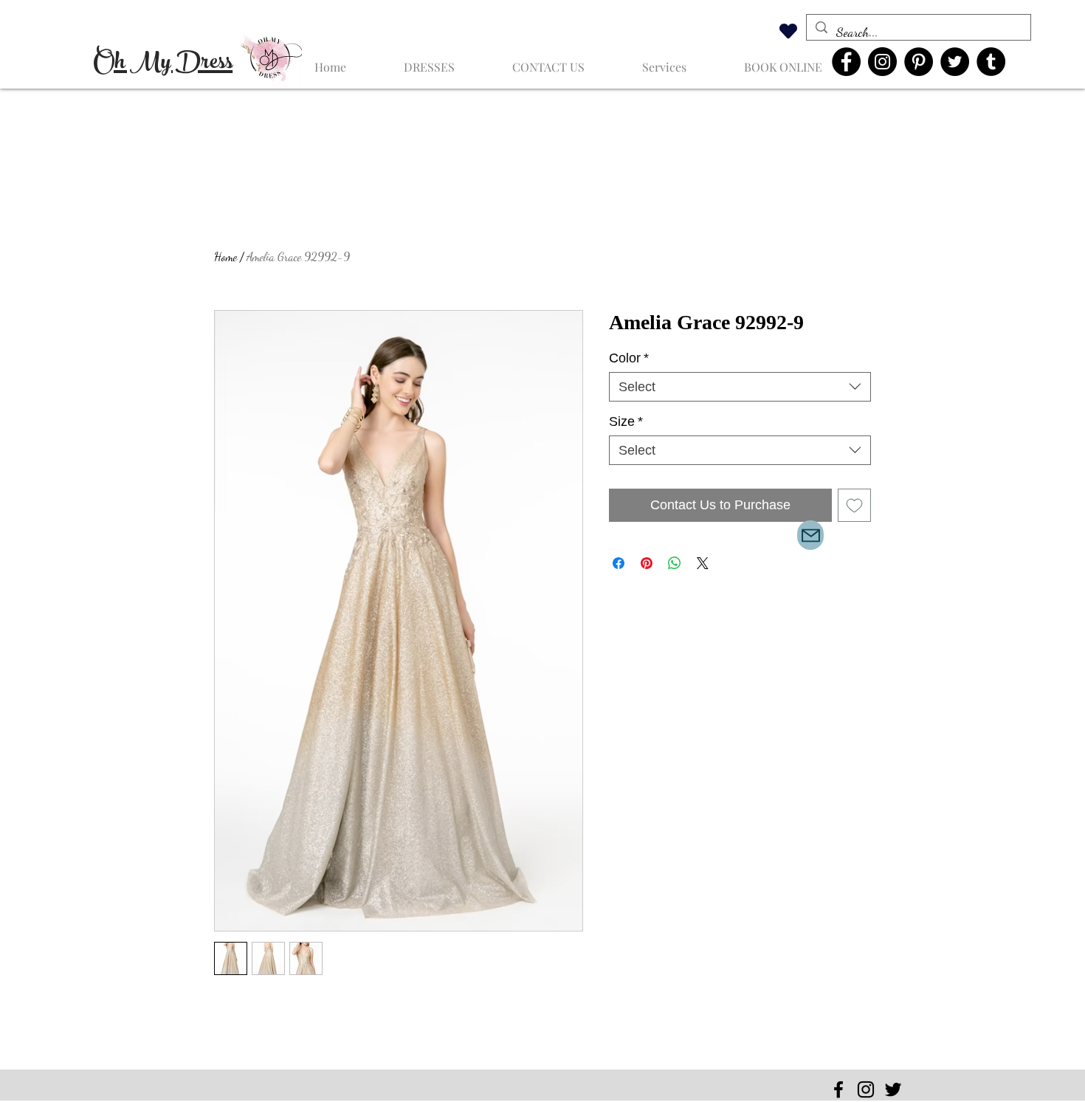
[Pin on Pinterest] (646, 563)
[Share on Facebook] (618, 563)
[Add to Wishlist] (854, 505)
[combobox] (740, 387)
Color (629, 358)
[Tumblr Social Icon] (990, 61)
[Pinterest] (918, 61)
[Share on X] (703, 563)
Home (225, 256)
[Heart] (788, 31)
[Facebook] (846, 61)
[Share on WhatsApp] (674, 563)
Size (626, 421)
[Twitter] (954, 61)
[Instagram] (882, 61)
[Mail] (810, 535)
